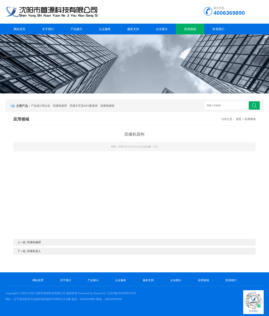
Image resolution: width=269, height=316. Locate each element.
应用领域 (190, 29)
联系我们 (218, 29)
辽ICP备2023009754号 (121, 293)
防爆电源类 (60, 105)
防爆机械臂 (34, 242)
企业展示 (162, 29)
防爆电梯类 (107, 105)
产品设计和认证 (40, 105)
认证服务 (105, 29)
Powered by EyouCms (91, 293)
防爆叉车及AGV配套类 (84, 105)
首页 (238, 119)
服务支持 (133, 29)
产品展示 (76, 29)
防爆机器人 (34, 251)
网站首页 (19, 29)
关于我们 (48, 29)
